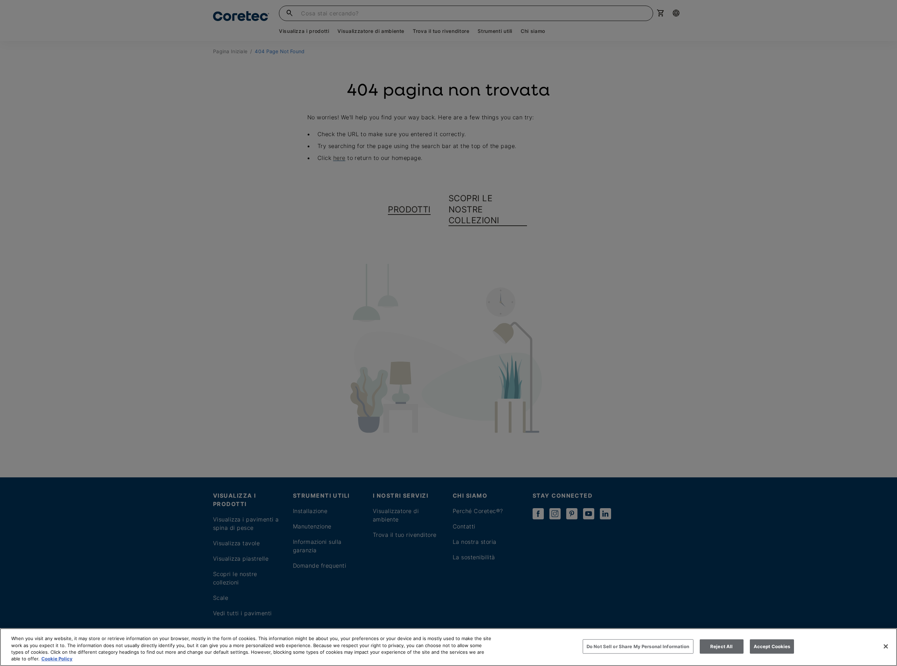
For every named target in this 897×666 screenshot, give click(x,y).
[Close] (885, 646)
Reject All (721, 646)
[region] (448, 647)
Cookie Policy (57, 658)
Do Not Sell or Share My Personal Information (638, 646)
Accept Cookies (772, 646)
